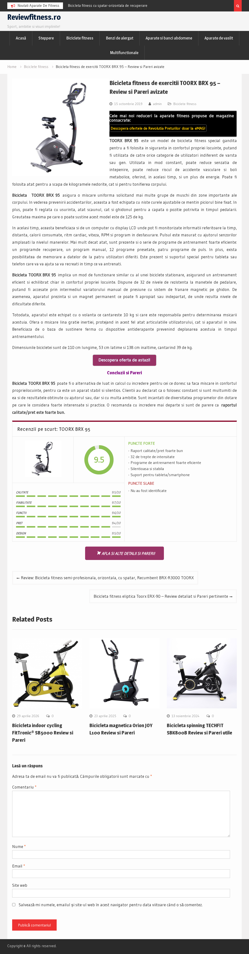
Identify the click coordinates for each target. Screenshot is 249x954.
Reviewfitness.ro (34, 17)
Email (18, 865)
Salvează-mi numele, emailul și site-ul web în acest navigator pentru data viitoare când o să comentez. (111, 904)
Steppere (46, 38)
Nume (19, 846)
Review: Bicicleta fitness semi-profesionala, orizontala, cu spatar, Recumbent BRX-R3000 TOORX (107, 577)
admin (157, 104)
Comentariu (24, 787)
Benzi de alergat (119, 38)
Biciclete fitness (79, 38)
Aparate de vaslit (219, 38)
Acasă (21, 38)
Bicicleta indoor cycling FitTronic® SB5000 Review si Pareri (42, 733)
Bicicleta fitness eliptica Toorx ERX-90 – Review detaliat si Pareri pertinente (161, 596)
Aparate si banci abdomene (169, 38)
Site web (19, 885)
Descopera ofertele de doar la (158, 128)
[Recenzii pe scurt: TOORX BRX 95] (43, 459)
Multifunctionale (124, 52)
